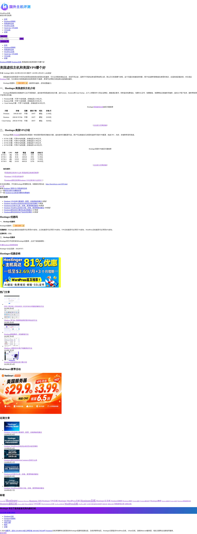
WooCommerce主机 (47, 504)
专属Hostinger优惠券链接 (9, 245)
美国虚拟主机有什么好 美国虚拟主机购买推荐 (21, 173)
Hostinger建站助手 (145, 501)
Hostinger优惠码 (9, 21)
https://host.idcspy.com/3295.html (56, 184)
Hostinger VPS (35, 501)
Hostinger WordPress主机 (69, 501)
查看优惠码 (11, 512)
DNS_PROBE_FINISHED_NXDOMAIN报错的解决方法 (24, 306)
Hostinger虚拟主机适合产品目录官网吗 (18, 212)
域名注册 (7, 522)
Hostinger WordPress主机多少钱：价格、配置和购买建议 (24, 208)
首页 (5, 19)
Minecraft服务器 (29, 504)
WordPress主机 (9, 26)
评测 (5, 32)
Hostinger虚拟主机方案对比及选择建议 (18, 210)
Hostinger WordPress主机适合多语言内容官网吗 (21, 203)
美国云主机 (111, 504)
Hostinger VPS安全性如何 (14, 176)
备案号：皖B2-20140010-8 (14, 531)
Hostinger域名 (127, 501)
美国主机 (104, 504)
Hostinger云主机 (103, 501)
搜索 (21, 38)
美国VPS (13, 188)
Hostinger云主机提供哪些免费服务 (17, 193)
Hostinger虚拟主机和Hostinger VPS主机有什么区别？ (23, 180)
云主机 (89, 504)
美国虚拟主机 (9, 23)
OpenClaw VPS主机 (11, 28)
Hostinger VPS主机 (50, 501)
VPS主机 (7, 30)
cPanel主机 (2, 501)
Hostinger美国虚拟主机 (184, 501)
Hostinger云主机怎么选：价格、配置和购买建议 (21, 205)
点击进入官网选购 (100, 125)
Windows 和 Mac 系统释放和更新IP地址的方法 (20, 320)
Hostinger (3, 79)
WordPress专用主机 (59, 504)
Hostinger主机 (16, 62)
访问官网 (3, 512)
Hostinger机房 (173, 501)
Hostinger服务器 (166, 501)
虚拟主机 (128, 504)
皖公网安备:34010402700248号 (35, 531)
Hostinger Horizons (23, 501)
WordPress (7, 520)
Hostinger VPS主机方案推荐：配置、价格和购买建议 (23, 201)
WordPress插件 (82, 504)
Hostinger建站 (136, 501)
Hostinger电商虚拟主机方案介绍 (15, 362)
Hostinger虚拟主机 (8, 504)
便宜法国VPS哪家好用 (13, 190)
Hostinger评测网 (5, 62)
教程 (5, 525)
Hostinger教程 (155, 501)
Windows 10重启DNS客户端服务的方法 (18, 348)
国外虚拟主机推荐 (96, 504)
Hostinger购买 (21, 504)
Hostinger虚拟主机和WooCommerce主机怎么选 (20, 460)
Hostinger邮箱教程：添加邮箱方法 (16, 334)
